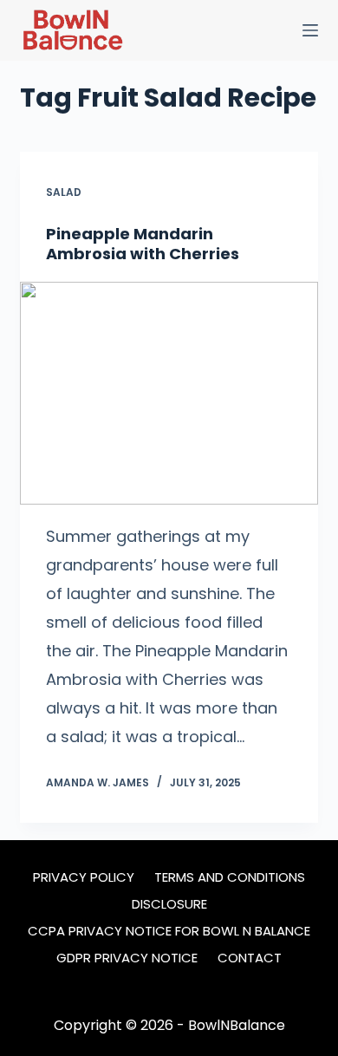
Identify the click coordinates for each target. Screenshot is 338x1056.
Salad (63, 192)
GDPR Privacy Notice (127, 958)
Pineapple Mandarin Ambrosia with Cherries (142, 243)
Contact (250, 958)
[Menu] (310, 30)
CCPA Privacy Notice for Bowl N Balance (169, 931)
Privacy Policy (83, 877)
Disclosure (169, 904)
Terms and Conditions (229, 877)
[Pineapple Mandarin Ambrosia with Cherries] (168, 393)
